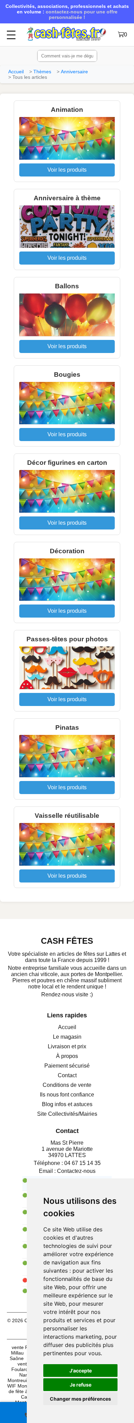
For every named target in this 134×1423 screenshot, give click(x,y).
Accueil (16, 71)
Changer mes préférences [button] (80, 1399)
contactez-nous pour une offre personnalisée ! (82, 14)
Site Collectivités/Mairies (67, 1114)
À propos (67, 1056)
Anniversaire (74, 71)
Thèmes (42, 71)
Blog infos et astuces (67, 1104)
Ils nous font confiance (67, 1095)
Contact (67, 1075)
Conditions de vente (67, 1085)
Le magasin (67, 1037)
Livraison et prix (67, 1046)
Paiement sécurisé (67, 1066)
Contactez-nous (76, 1171)
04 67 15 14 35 (82, 1163)
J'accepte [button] (80, 1370)
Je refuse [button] (80, 1385)
